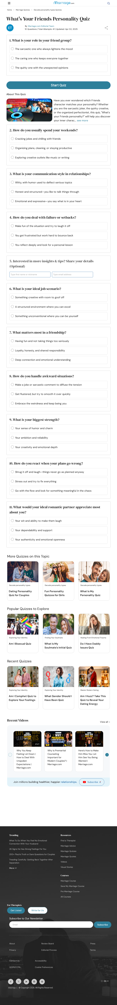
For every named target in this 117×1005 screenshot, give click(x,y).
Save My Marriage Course (72, 886)
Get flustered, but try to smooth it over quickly (42, 394)
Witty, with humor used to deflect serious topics (43, 182)
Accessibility (41, 960)
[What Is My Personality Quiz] (94, 571)
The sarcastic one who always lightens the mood (44, 49)
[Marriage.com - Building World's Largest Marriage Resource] (64, 5)
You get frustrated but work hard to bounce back (44, 235)
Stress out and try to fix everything (35, 481)
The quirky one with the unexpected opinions (41, 67)
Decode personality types (19, 585)
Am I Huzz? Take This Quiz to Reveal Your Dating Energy (93, 700)
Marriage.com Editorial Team (41, 26)
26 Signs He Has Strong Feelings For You (27, 849)
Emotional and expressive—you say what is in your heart (48, 201)
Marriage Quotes (68, 856)
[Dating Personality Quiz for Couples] (22, 571)
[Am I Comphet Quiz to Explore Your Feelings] (22, 676)
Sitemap (12, 987)
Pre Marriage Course (70, 891)
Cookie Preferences (44, 967)
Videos (64, 861)
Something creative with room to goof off (39, 297)
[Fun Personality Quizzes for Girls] (58, 571)
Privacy (12, 950)
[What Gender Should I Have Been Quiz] (58, 676)
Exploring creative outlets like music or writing (42, 157)
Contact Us (14, 960)
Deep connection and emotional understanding (43, 360)
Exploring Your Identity (18, 638)
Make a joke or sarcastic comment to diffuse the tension (48, 384)
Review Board (47, 943)
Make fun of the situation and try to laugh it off (42, 226)
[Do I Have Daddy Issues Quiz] (94, 624)
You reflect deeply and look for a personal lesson (44, 245)
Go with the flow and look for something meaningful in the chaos (53, 490)
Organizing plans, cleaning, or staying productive (43, 148)
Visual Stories (67, 867)
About (12, 943)
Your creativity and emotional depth (36, 447)
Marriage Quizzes (68, 851)
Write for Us (37, 910)
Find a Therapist (68, 840)
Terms (93, 950)
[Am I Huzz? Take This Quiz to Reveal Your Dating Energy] (94, 676)
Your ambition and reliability (31, 437)
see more (82, 120)
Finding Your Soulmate (54, 638)
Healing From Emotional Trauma (93, 638)
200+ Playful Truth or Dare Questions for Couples (32, 854)
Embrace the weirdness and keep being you (40, 403)
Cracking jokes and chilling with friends (38, 139)
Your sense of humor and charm (34, 428)
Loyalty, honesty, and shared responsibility (40, 350)
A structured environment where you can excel (42, 307)
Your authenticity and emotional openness (40, 539)
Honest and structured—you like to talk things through (47, 192)
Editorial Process (49, 950)
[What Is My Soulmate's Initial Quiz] (58, 624)
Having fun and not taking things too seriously (42, 341)
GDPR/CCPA (14, 967)
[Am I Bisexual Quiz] (22, 624)
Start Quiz (58, 85)
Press (92, 943)
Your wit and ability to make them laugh (38, 521)
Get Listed (16, 910)
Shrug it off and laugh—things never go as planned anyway (49, 472)
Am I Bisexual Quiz (20, 643)
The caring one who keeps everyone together (41, 58)
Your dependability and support (33, 530)
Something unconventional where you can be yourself (46, 316)
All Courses (66, 896)
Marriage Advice (68, 846)
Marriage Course (68, 881)
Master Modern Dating (89, 690)
